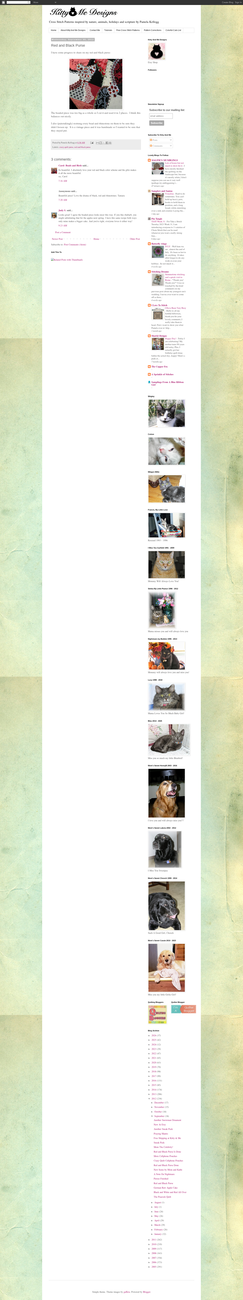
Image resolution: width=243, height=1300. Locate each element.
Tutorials (108, 30)
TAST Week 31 (158, 221)
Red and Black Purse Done (166, 1165)
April (157, 1220)
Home (53, 30)
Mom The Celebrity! (163, 1147)
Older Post (135, 238)
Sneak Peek (159, 1142)
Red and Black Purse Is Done (167, 1151)
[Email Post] (91, 142)
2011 (154, 1239)
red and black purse (82, 147)
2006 (154, 1262)
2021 (154, 1057)
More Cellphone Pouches (165, 1156)
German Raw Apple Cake (166, 1187)
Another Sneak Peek (163, 1129)
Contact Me (95, 30)
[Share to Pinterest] (110, 143)
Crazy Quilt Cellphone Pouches (168, 1160)
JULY (168, 246)
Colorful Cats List (173, 30)
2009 (154, 1248)
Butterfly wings (159, 243)
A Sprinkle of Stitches (162, 374)
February (158, 1229)
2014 (154, 1089)
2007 (154, 1257)
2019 (154, 1067)
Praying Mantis (161, 1133)
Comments (157, 145)
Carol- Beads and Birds (70, 165)
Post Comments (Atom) (75, 244)
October (158, 1111)
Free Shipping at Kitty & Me (167, 1138)
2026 (154, 1035)
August (158, 1202)
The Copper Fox (159, 366)
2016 (154, 1080)
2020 (154, 1062)
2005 (154, 1266)
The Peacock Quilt (162, 1196)
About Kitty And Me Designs (73, 30)
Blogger (146, 1291)
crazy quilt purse (66, 147)
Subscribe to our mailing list (166, 110)
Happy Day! (171, 338)
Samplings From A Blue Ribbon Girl (167, 383)
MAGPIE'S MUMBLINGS (164, 160)
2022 (154, 1053)
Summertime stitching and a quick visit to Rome (175, 277)
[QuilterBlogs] (183, 1012)
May (156, 1215)
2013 (154, 1094)
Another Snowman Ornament (167, 1120)
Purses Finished (161, 1178)
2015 (154, 1085)
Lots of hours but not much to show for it (174, 164)
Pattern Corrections (152, 30)
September (159, 1116)
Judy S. (62, 210)
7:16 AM (63, 180)
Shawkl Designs (159, 335)
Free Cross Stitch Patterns (128, 30)
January (158, 1234)
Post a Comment (63, 232)
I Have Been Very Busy (175, 307)
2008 (154, 1253)
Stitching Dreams (160, 271)
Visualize (169, 193)
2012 (154, 1098)
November (159, 1107)
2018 (154, 1071)
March (157, 1224)
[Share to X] (103, 143)
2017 (154, 1076)
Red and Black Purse (163, 1183)
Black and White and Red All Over (170, 1192)
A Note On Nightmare (164, 1174)
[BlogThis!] (100, 143)
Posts (154, 140)
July (156, 1206)
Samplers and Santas (161, 191)
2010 (154, 1244)
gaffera (127, 1291)
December (159, 1102)
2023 (154, 1048)
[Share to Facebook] (107, 143)
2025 (154, 1039)
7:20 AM (63, 199)
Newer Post (57, 238)
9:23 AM (63, 225)
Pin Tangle (156, 218)
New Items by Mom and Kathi (168, 1169)
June (156, 1211)
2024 (154, 1044)
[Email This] (97, 143)
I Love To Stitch (159, 305)
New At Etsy (160, 1124)
